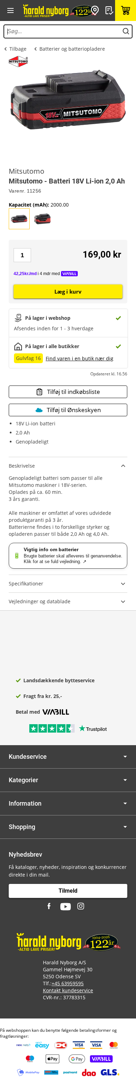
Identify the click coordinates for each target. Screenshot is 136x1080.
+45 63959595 (68, 983)
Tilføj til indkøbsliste (73, 392)
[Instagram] (81, 906)
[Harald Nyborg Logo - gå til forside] (59, 10)
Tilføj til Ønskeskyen (74, 410)
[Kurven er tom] (125, 10)
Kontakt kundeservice (68, 990)
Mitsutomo (26, 171)
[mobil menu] (10, 10)
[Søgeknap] (126, 31)
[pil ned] (125, 756)
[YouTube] (65, 906)
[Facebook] (50, 906)
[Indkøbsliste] (110, 10)
